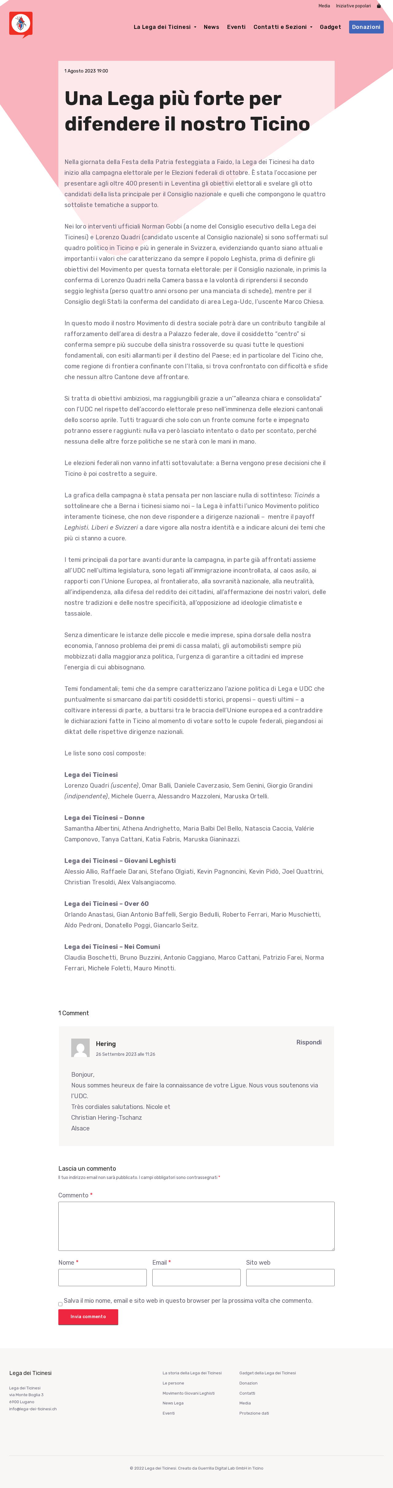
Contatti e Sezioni (280, 27)
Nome (68, 1262)
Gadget (330, 27)
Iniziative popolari (353, 6)
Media (324, 6)
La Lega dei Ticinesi (162, 27)
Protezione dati (254, 1413)
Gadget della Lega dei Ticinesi (267, 1373)
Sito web (258, 1262)
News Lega (173, 1403)
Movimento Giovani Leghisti (189, 1393)
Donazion (248, 1383)
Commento (75, 1195)
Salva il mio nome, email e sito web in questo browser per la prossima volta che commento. (188, 1300)
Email (161, 1262)
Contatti (247, 1393)
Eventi (236, 27)
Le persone (173, 1383)
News (212, 27)
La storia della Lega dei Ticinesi (192, 1373)
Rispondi (309, 1042)
